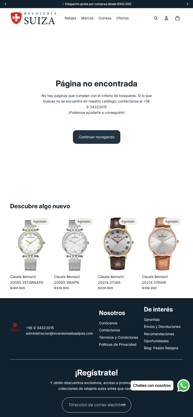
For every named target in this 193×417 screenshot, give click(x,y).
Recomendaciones (159, 334)
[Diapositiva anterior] (58, 243)
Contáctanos (109, 330)
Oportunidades (156, 341)
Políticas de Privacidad (117, 344)
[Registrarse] (123, 405)
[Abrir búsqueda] (155, 18)
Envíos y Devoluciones (162, 326)
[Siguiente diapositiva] (91, 243)
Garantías (152, 319)
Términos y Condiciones (118, 337)
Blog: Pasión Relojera (161, 348)
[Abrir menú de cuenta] (166, 18)
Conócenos (108, 323)
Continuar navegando (96, 137)
